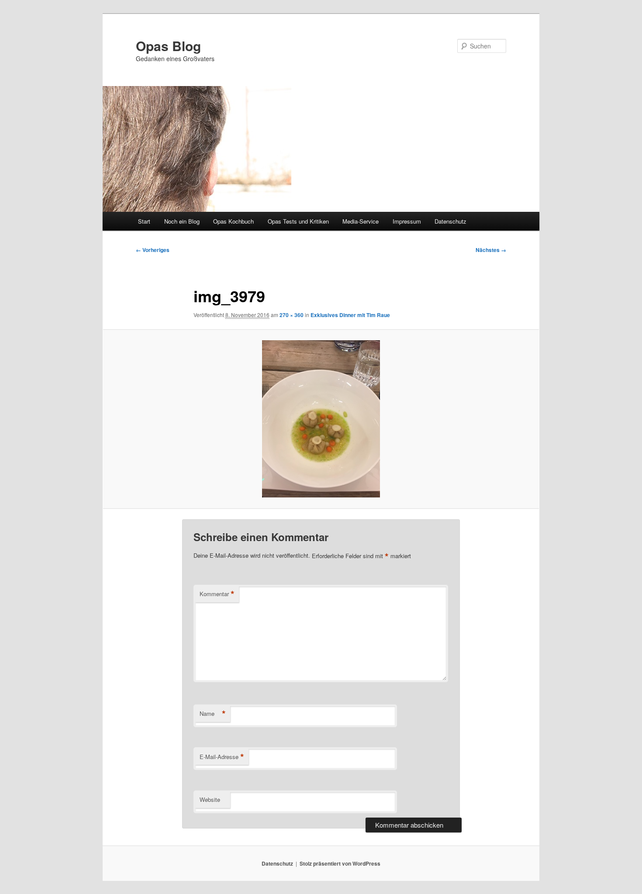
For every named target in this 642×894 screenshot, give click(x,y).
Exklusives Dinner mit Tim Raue (350, 315)
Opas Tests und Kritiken (298, 221)
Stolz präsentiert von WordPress (340, 863)
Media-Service (360, 221)
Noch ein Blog (182, 221)
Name (213, 714)
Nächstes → (491, 250)
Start (144, 221)
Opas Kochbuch (233, 221)
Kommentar (217, 594)
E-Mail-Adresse (222, 757)
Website (210, 799)
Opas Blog (168, 45)
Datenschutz (450, 221)
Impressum (407, 221)
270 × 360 (292, 315)
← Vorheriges (152, 250)
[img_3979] (321, 418)
